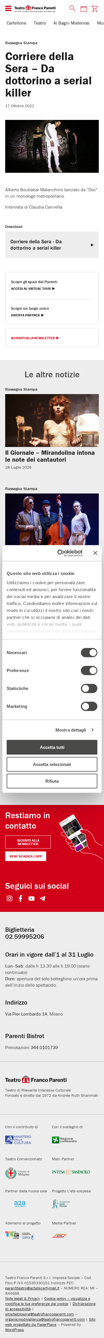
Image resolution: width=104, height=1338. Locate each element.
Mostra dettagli (70, 729)
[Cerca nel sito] (71, 8)
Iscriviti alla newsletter (28, 842)
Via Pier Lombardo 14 (26, 1014)
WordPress (14, 1329)
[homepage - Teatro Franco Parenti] (38, 8)
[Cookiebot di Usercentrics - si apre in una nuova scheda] (61, 553)
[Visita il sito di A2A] (24, 1207)
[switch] (89, 670)
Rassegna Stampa (21, 42)
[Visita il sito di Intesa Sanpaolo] (71, 1175)
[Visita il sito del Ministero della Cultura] (24, 1143)
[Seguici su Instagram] (9, 899)
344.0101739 (44, 1047)
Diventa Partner (25, 315)
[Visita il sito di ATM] (71, 1239)
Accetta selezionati (52, 764)
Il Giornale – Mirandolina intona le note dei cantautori (50, 456)
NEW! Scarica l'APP (26, 856)
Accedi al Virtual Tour (31, 289)
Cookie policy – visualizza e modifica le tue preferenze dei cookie (47, 1301)
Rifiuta (52, 781)
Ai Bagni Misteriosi (71, 23)
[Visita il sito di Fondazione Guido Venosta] (71, 1207)
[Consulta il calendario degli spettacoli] (83, 8)
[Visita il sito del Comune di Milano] (24, 1175)
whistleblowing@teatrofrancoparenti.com (39, 1314)
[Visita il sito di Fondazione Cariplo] (24, 1239)
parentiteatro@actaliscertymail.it (32, 1288)
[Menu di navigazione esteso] (8, 8)
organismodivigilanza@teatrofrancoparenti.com (45, 1319)
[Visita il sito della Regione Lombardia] (71, 1143)
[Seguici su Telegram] (42, 899)
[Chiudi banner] (95, 553)
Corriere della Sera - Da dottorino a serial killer (36, 244)
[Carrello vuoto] (94, 8)
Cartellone (16, 23)
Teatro (40, 23)
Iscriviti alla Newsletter (33, 338)
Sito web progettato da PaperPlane (50, 1322)
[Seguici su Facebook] (20, 899)
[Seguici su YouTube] (31, 899)
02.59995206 (24, 936)
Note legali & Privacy (22, 1298)
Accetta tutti (52, 747)
